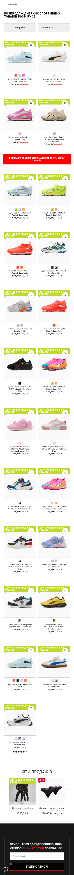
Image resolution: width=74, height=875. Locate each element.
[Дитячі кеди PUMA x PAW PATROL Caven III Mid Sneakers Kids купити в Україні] (20, 542)
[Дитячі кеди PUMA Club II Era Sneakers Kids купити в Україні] (54, 661)
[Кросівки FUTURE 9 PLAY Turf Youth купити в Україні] (20, 661)
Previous (7, 790)
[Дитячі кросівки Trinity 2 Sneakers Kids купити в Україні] (20, 719)
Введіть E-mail (19, 856)
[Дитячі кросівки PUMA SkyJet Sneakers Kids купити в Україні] (54, 248)
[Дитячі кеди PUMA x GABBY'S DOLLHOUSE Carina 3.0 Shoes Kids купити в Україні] (54, 424)
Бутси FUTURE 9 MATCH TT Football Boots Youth (19, 272)
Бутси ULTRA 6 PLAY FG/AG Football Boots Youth (20, 214)
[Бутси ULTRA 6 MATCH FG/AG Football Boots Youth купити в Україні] (54, 190)
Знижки (12, 4)
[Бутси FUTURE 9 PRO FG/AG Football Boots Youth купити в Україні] (54, 306)
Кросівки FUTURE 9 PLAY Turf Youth (20, 685)
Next (66, 790)
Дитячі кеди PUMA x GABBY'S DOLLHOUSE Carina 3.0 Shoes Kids (54, 449)
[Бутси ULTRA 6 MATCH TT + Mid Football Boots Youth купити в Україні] (54, 484)
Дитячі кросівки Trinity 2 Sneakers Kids (20, 743)
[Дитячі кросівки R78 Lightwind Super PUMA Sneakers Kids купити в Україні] (20, 602)
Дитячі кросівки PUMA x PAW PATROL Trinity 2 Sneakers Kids (20, 507)
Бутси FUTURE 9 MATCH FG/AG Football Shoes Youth (20, 80)
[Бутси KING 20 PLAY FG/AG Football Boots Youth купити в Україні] (54, 56)
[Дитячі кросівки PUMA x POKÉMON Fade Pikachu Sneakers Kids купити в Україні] (54, 602)
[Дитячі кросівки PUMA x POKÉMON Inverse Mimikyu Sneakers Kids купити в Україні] (54, 114)
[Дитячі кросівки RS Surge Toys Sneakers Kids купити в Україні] (20, 306)
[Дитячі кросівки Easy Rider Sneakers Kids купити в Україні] (20, 114)
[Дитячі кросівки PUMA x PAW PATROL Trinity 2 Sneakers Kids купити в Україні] (20, 484)
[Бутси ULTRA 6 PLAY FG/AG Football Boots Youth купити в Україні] (20, 190)
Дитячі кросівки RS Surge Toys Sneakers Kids (20, 330)
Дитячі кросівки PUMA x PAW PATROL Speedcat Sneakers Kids (20, 389)
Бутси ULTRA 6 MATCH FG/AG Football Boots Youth (54, 214)
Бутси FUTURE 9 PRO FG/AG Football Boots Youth (54, 330)
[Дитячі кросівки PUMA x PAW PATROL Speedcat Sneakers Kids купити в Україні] (20, 364)
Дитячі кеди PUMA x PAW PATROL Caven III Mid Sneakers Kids (20, 566)
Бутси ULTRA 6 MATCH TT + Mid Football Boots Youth (54, 507)
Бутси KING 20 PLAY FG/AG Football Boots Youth (54, 80)
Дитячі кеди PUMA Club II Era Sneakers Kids (54, 685)
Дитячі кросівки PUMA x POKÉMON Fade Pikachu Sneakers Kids (54, 626)
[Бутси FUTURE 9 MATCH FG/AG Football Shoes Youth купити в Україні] (20, 56)
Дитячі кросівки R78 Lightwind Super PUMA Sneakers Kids (20, 625)
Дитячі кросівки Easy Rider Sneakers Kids (20, 138)
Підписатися (37, 866)
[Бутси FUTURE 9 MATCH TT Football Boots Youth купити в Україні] (20, 248)
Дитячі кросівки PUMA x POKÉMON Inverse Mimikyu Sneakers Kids (54, 139)
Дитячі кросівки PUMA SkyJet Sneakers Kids (54, 272)
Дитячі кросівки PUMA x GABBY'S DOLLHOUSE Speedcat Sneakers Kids (19, 449)
